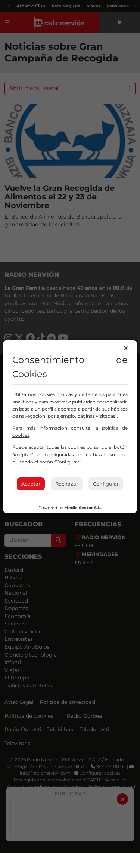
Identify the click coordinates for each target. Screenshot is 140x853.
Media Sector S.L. (83, 507)
